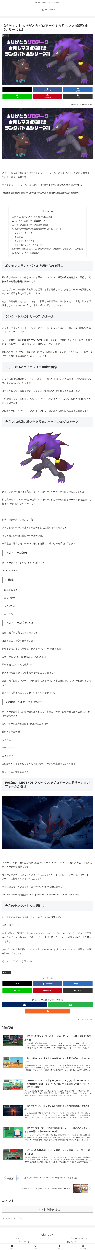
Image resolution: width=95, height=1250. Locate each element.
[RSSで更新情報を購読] (47, 1011)
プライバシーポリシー (78, 1238)
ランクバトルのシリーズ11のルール (30, 221)
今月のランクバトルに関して (27, 253)
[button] (78, 96)
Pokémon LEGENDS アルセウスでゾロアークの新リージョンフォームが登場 (48, 249)
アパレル (47, 1238)
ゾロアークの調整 (25, 233)
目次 (44, 211)
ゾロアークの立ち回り (26, 241)
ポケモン (8, 972)
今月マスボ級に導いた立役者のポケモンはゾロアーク (38, 229)
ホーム (16, 1238)
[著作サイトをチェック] (24, 1004)
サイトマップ (24, 1242)
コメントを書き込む (47, 1209)
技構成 (20, 237)
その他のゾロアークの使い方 (29, 245)
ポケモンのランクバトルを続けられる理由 (33, 217)
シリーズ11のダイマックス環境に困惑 (31, 225)
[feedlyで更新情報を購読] (70, 1004)
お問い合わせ (71, 1242)
